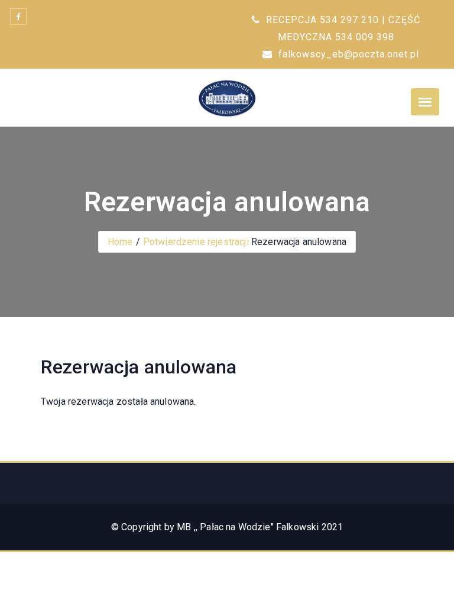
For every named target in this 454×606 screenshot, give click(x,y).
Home (120, 241)
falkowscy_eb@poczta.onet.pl (347, 54)
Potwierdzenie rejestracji (196, 241)
